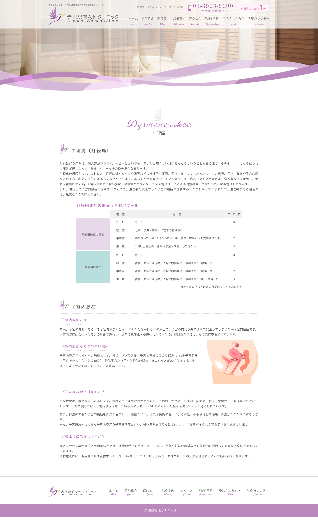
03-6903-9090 (213, 7)
